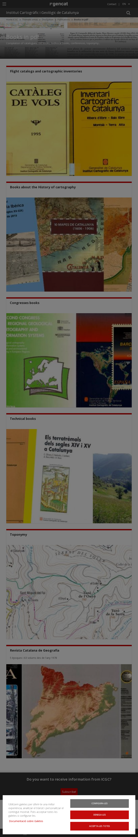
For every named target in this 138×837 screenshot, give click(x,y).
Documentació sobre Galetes (27, 821)
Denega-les (99, 814)
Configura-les (99, 803)
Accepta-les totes (99, 826)
